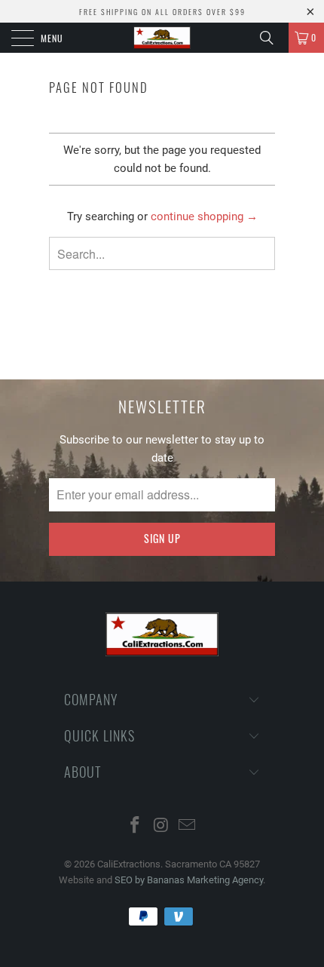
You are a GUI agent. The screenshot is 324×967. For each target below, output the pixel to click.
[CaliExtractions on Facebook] (135, 826)
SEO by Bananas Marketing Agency (189, 880)
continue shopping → (204, 216)
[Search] (272, 38)
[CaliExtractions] (162, 38)
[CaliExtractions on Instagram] (161, 826)
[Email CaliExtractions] (187, 826)
